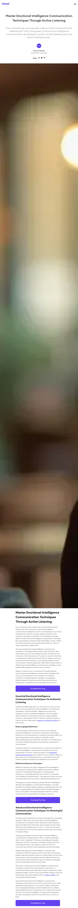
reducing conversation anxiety (47, 720)
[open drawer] (74, 4)
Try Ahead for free (37, 689)
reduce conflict (50, 875)
